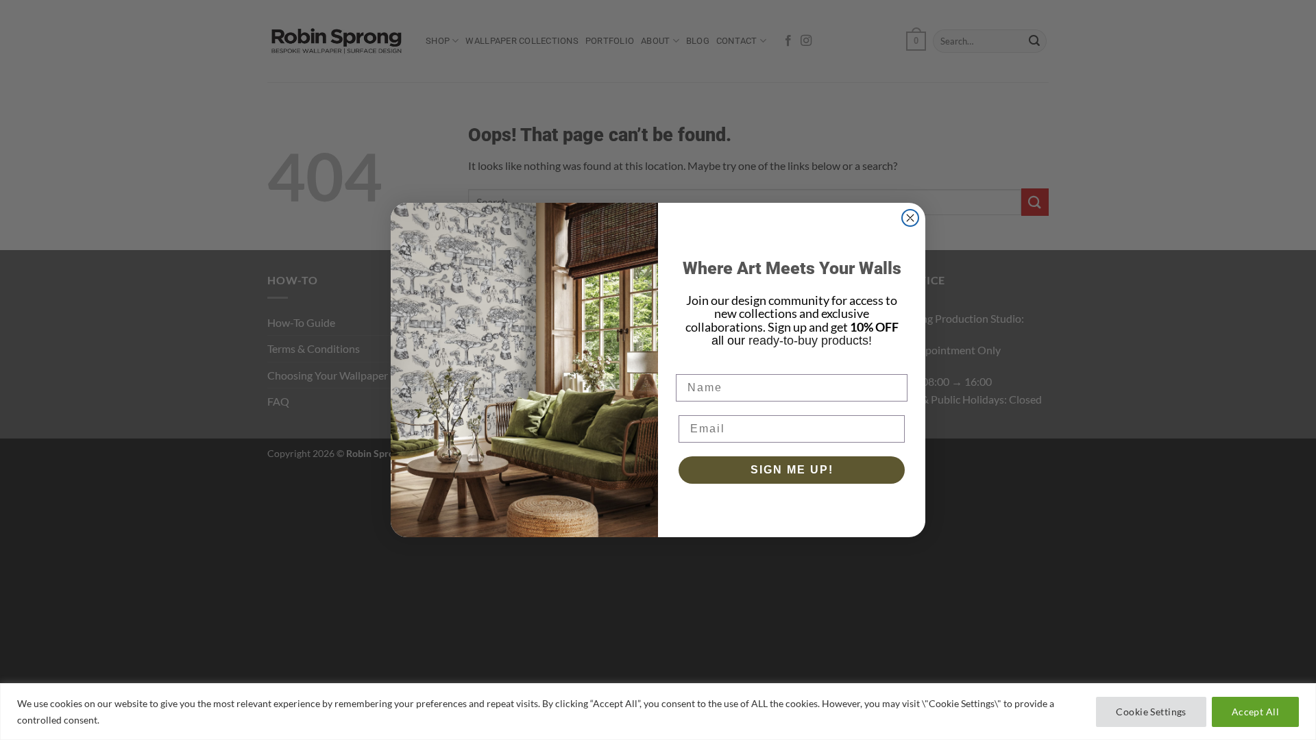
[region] (658, 711)
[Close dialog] (910, 218)
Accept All (1255, 711)
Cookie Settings (1151, 711)
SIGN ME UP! (792, 470)
